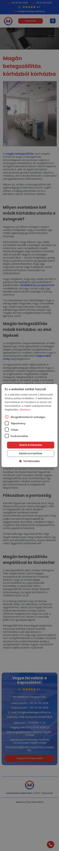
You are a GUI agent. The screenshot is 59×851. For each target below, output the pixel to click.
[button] (29, 461)
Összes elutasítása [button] (30, 453)
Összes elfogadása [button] (30, 445)
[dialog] (29, 425)
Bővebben (25, 409)
